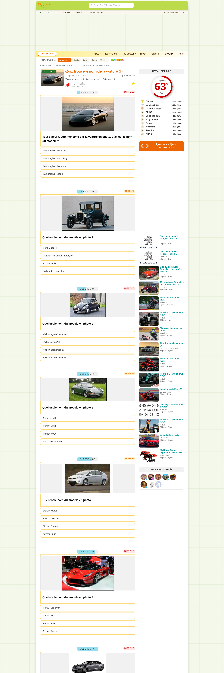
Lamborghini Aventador (55, 166)
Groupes (169, 54)
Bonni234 (130, 75)
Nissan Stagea (50, 526)
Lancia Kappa (50, 510)
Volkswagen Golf (52, 342)
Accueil (42, 65)
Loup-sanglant (153, 116)
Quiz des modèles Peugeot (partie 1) (169, 252)
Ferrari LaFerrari (51, 608)
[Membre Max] (146, 479)
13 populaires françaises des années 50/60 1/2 (172, 283)
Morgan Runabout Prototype (58, 255)
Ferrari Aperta (50, 631)
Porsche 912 (49, 418)
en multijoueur (96, 12)
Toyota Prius (49, 534)
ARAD (149, 134)
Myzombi (150, 127)
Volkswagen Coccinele (55, 334)
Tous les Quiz (46, 53)
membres (79, 12)
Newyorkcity (164, 455)
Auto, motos (65, 60)
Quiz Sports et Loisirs (62, 65)
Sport (94, 60)
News (97, 54)
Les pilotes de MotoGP (171, 389)
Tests (111, 54)
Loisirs (86, 60)
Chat (181, 54)
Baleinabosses (165, 392)
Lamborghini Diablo (53, 174)
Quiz (49, 65)
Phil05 (149, 112)
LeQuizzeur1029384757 (169, 348)
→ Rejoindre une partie (174, 12)
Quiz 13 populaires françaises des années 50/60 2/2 (171, 269)
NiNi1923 (163, 410)
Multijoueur (128, 54)
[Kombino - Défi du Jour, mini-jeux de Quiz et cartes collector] (117, 60)
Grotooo (150, 101)
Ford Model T (50, 248)
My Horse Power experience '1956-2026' (171, 451)
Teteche (150, 130)
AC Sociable (49, 263)
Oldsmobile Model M (54, 271)
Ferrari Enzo (49, 615)
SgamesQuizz (152, 105)
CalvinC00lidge (153, 109)
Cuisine (77, 60)
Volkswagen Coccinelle (55, 357)
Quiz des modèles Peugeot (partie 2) (169, 237)
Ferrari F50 (49, 623)
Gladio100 (164, 438)
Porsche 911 (49, 426)
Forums (155, 54)
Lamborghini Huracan (54, 150)
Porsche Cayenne (52, 441)
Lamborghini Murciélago (55, 158)
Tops (142, 54)
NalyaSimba (152, 119)
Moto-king (163, 303)
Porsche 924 (49, 433)
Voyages (104, 60)
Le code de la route (169, 435)
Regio (149, 123)
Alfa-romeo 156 (51, 518)
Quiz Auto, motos (79, 65)
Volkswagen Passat (53, 350)
